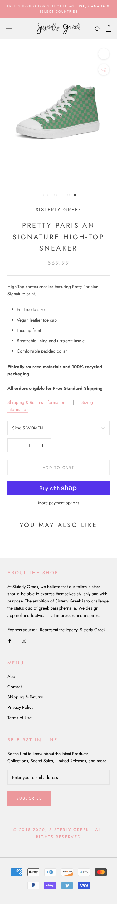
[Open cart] (108, 28)
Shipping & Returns (25, 697)
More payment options (58, 503)
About (12, 676)
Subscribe (29, 798)
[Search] (97, 28)
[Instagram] (24, 640)
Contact (14, 686)
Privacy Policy (20, 707)
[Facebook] (9, 640)
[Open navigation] (9, 28)
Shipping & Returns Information (36, 402)
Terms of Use (19, 717)
